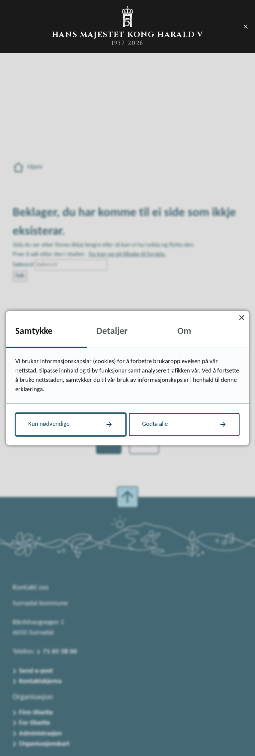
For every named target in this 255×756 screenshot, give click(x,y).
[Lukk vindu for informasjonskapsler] (242, 318)
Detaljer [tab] (112, 331)
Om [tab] (184, 331)
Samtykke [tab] (33, 331)
